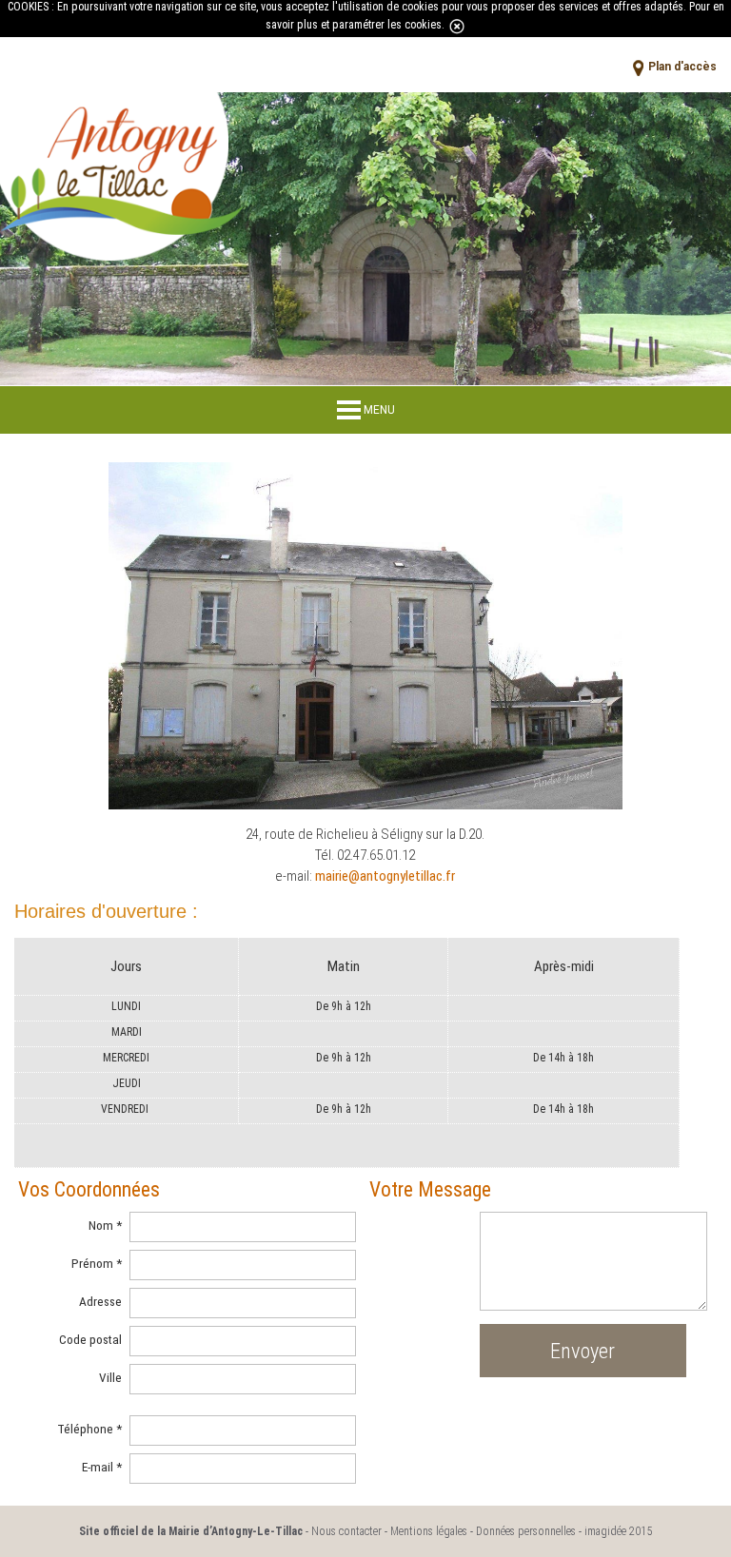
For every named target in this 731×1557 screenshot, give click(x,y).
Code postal (90, 1339)
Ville (110, 1377)
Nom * (105, 1225)
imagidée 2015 (618, 1531)
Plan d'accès (682, 66)
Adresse (100, 1301)
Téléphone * (89, 1428)
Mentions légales (428, 1531)
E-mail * (101, 1466)
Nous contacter (346, 1531)
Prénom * (96, 1263)
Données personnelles (526, 1531)
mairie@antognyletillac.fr (385, 876)
